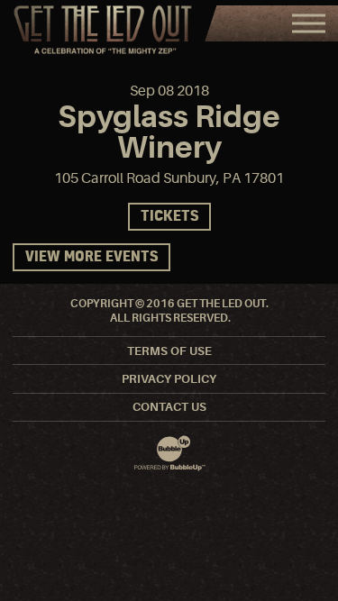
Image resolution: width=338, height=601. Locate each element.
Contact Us (169, 407)
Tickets (169, 216)
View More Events (91, 257)
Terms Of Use (169, 351)
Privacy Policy (169, 379)
